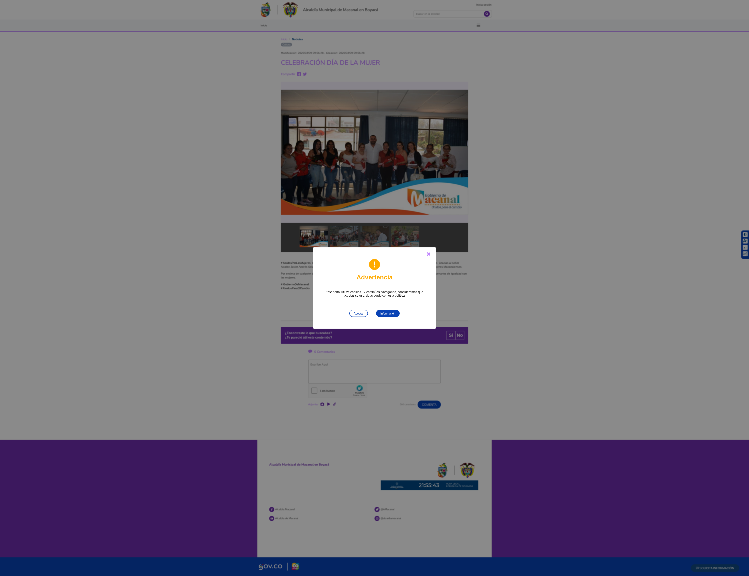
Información (387, 313)
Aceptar (359, 313)
